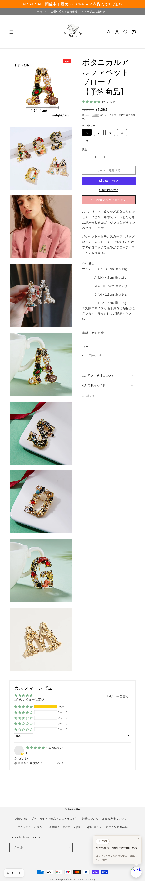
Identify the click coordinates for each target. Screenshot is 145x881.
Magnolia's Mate (66, 879)
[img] (36, 747)
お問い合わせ (93, 827)
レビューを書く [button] (118, 696)
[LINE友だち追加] (136, 872)
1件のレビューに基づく (30, 699)
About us (21, 818)
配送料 (95, 114)
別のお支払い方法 (108, 189)
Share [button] (90, 395)
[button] (11, 32)
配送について (90, 818)
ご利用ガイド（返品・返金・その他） (54, 818)
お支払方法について (114, 818)
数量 (84, 149)
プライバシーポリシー (31, 827)
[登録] (68, 847)
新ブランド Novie (117, 827)
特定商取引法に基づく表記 (65, 827)
